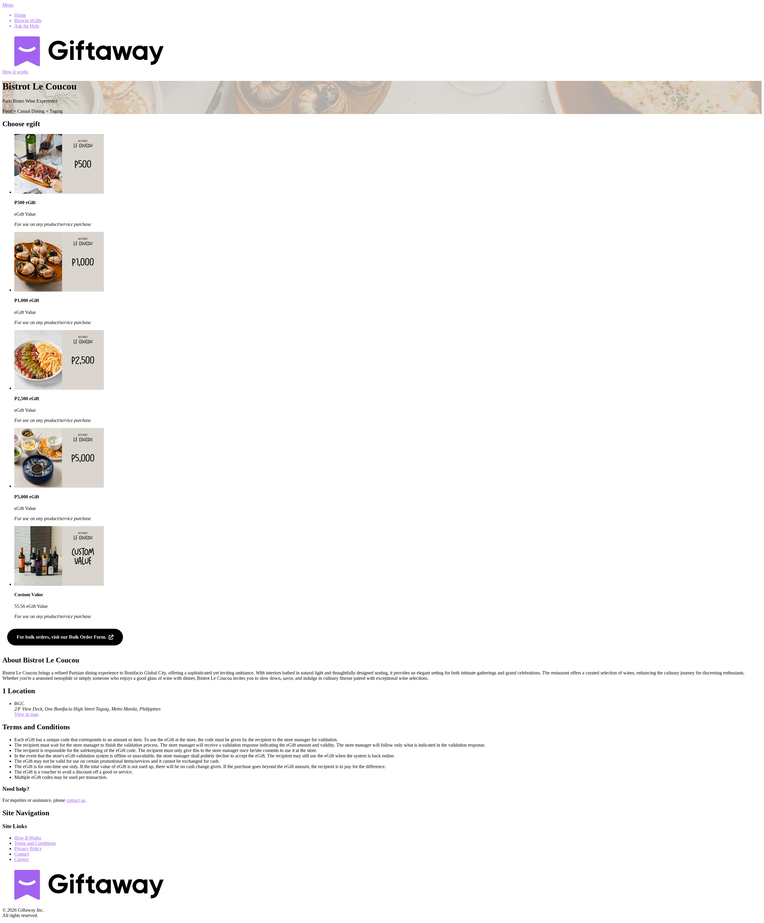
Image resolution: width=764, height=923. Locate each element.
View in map (26, 714)
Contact (21, 853)
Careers (21, 859)
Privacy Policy (28, 848)
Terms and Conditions (35, 843)
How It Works (27, 837)
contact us (75, 800)
